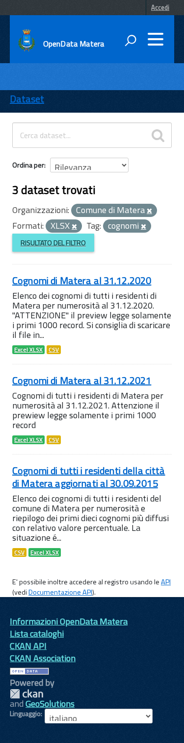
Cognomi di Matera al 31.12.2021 (81, 380)
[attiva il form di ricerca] (130, 40)
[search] (158, 135)
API (166, 581)
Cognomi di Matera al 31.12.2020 (81, 280)
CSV (54, 349)
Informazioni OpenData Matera (69, 621)
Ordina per (28, 165)
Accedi (160, 7)
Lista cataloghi (37, 633)
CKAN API (28, 645)
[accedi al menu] (155, 39)
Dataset (27, 98)
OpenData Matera (73, 44)
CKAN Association (43, 658)
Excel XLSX (28, 349)
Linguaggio (25, 714)
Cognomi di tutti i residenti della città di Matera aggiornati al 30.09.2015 (88, 477)
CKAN (26, 694)
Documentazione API (60, 592)
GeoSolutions (50, 703)
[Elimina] (149, 211)
